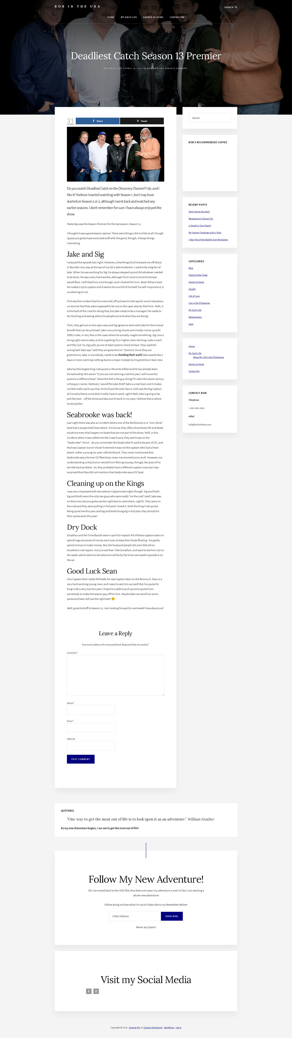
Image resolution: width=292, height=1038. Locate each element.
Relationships (195, 317)
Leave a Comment (176, 68)
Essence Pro (134, 1027)
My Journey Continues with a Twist (205, 232)
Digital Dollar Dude (198, 275)
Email (70, 721)
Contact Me (194, 371)
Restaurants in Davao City (201, 218)
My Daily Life (113, 68)
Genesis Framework (153, 1027)
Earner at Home (196, 282)
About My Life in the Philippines (208, 357)
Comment (72, 653)
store (191, 324)
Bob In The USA (78, 6)
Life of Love (194, 296)
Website (71, 739)
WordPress (169, 1027)
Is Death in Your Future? (200, 225)
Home (192, 346)
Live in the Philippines (199, 303)
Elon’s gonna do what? (199, 211)
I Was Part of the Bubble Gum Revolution (208, 239)
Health (192, 289)
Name (71, 703)
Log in (178, 1027)
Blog (191, 268)
